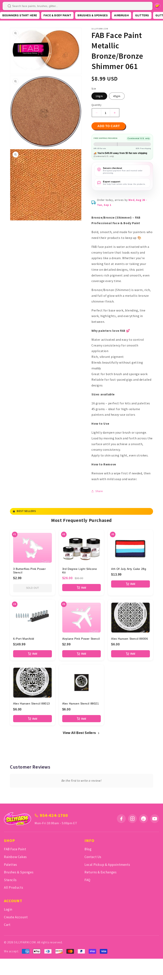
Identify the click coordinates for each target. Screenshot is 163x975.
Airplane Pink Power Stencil (81, 638)
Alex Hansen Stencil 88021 (80, 703)
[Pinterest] (143, 818)
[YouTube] (154, 818)
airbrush (121, 15)
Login (8, 909)
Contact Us (92, 857)
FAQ (87, 880)
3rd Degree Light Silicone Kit (79, 570)
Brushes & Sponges (18, 872)
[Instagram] (132, 818)
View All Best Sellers (79, 733)
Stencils (10, 880)
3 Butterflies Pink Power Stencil (29, 570)
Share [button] (99, 491)
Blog (87, 849)
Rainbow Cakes (15, 857)
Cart (7, 924)
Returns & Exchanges (100, 872)
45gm (116, 96)
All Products (13, 887)
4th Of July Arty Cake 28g (128, 568)
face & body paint (57, 15)
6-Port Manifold (23, 638)
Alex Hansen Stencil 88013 (31, 703)
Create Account (16, 917)
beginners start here (19, 15)
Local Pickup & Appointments (107, 864)
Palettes (10, 864)
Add (83, 587)
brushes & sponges (93, 15)
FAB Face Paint (15, 849)
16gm (99, 96)
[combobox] (77, 6)
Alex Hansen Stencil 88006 (129, 638)
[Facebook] (121, 818)
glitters (142, 15)
